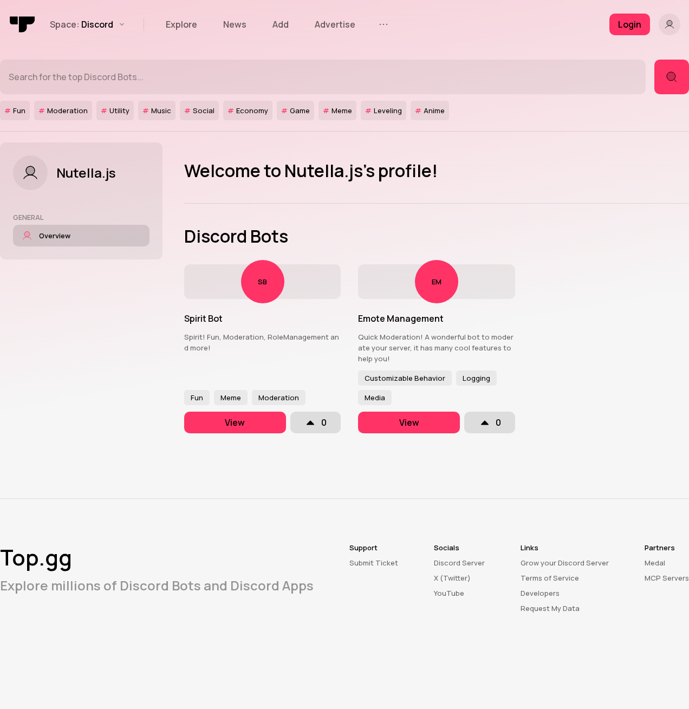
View (235, 422)
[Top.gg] (23, 24)
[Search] (671, 77)
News (234, 24)
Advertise (335, 24)
